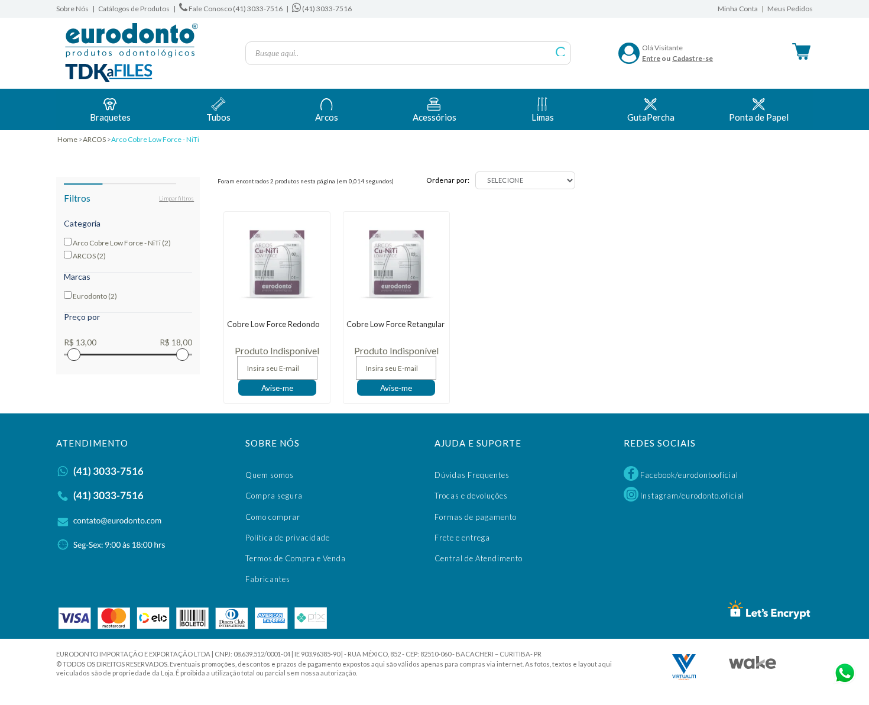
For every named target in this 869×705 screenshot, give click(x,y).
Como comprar (272, 517)
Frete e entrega (462, 537)
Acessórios (434, 117)
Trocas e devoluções (471, 495)
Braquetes (110, 117)
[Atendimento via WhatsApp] (842, 671)
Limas (542, 117)
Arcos (326, 117)
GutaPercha (651, 117)
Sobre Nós (72, 8)
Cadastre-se (692, 58)
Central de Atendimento (478, 558)
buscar (560, 51)
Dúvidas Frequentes (472, 475)
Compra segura (274, 495)
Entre (651, 58)
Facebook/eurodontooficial (688, 475)
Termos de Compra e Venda (295, 558)
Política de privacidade (287, 537)
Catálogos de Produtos (134, 8)
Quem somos (269, 475)
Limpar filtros (176, 198)
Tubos (218, 117)
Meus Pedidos (790, 8)
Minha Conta (738, 8)
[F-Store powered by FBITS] (752, 665)
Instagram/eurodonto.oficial (691, 495)
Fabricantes (267, 579)
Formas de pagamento (475, 517)
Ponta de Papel (759, 117)
